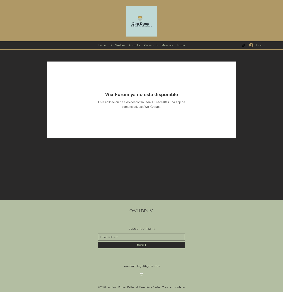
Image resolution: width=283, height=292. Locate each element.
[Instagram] (243, 45)
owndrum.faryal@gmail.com (142, 266)
